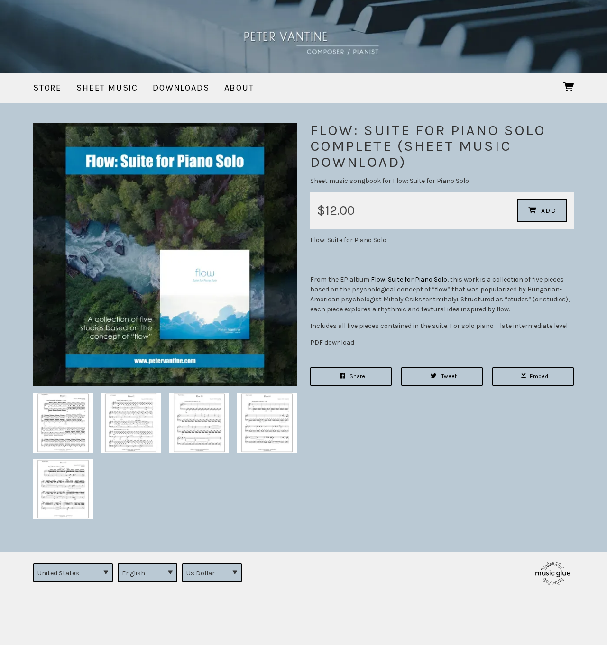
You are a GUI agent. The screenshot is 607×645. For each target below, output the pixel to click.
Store (47, 87)
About (239, 87)
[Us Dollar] (212, 572)
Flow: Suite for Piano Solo (409, 279)
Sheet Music (107, 87)
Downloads (181, 87)
